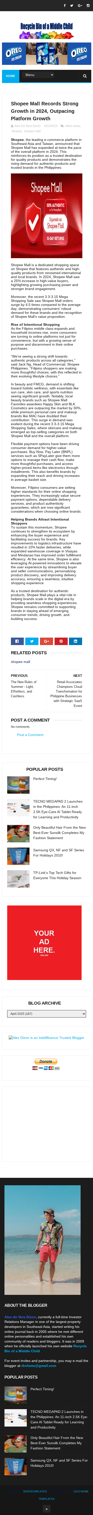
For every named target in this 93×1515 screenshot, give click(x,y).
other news (72, 126)
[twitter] (71, 5)
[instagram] (88, 5)
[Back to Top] (46, 1509)
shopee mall (32, 131)
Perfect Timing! (45, 779)
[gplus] (80, 5)
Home (10, 76)
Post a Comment (30, 735)
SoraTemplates (35, 1491)
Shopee (16, 131)
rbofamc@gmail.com (38, 1366)
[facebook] (64, 5)
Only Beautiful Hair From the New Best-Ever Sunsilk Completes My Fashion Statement (59, 832)
